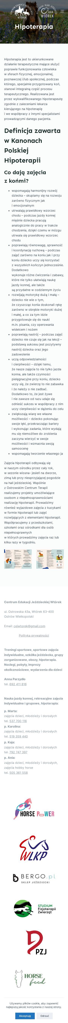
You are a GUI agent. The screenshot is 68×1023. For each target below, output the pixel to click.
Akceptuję (25, 1015)
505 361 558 (18, 773)
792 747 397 (18, 752)
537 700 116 (18, 721)
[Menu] (62, 11)
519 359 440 (18, 736)
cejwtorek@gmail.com (29, 626)
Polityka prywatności (34, 635)
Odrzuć (44, 1015)
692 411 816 (18, 684)
